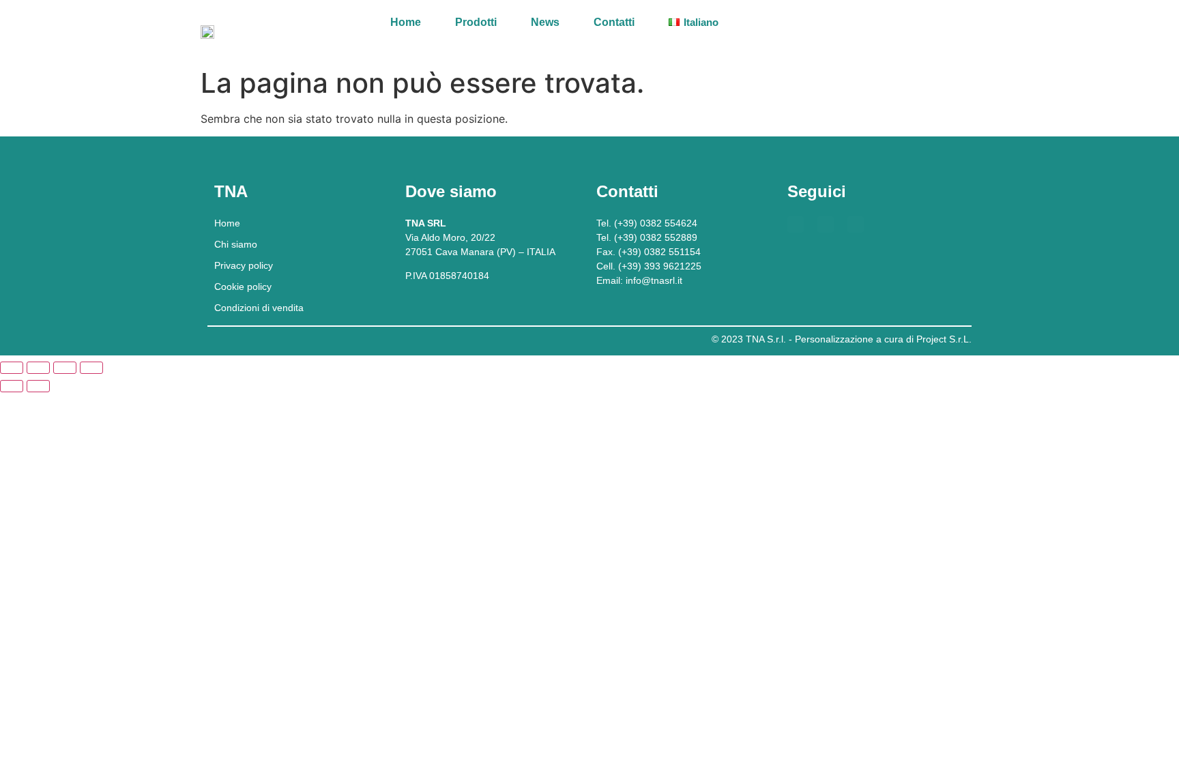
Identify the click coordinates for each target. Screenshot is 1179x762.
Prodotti (476, 22)
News (545, 22)
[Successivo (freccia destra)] (38, 386)
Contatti (614, 22)
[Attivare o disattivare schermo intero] (38, 368)
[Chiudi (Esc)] (91, 368)
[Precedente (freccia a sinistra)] (11, 386)
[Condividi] (64, 368)
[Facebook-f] (795, 224)
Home (405, 22)
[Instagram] (855, 224)
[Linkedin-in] (825, 224)
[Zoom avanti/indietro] (11, 368)
